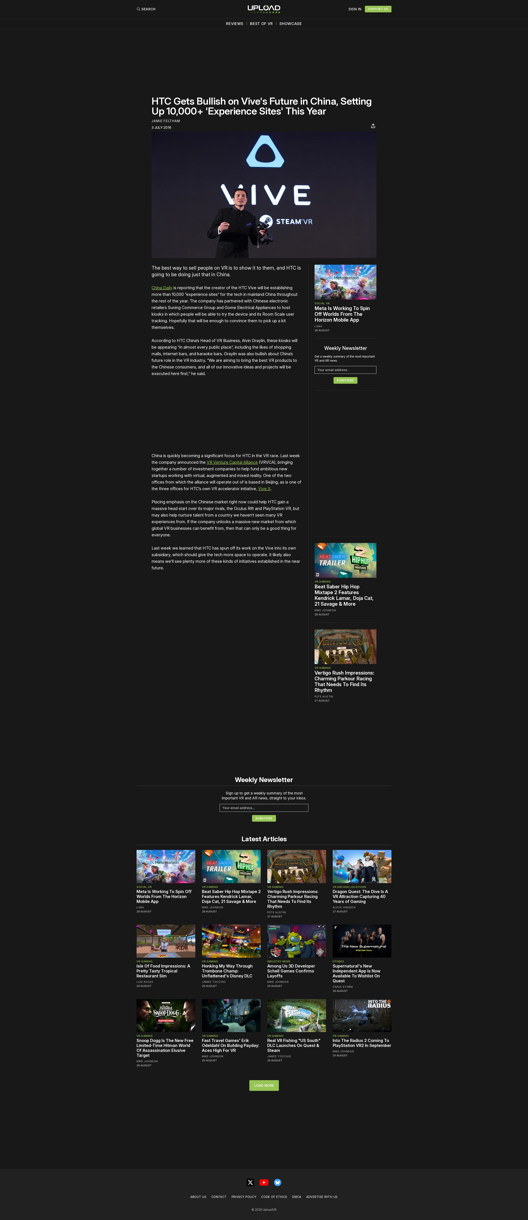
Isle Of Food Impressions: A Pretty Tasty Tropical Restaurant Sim (163, 971)
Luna (318, 326)
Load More (264, 1085)
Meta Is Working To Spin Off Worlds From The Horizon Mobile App (342, 314)
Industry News (279, 961)
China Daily (162, 287)
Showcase (290, 24)
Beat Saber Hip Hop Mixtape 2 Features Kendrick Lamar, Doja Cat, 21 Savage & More (344, 595)
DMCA (296, 1197)
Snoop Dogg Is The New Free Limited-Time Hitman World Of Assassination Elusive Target (165, 1048)
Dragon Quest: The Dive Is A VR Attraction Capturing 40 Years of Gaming (360, 896)
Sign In (355, 9)
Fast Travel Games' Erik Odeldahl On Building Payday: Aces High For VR (230, 1045)
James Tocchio (214, 981)
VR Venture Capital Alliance (232, 462)
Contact (219, 1197)
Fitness (338, 961)
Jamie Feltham (166, 121)
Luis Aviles (145, 981)
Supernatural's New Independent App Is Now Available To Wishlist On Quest (357, 973)
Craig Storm (343, 986)
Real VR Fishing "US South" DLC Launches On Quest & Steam (294, 1045)
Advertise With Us (322, 1197)
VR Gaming (323, 581)
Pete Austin (324, 696)
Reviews (234, 24)
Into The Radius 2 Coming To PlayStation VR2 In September (362, 1043)
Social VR (322, 303)
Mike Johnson (325, 610)
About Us (198, 1197)
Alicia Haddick (344, 907)
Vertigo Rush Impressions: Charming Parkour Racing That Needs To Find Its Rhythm (344, 681)
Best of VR (261, 24)
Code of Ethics (274, 1197)
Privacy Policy (244, 1197)
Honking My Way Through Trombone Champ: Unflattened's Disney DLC (227, 971)
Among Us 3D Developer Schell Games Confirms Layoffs (291, 971)
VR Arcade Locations (349, 886)
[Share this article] (373, 126)
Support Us (378, 9)
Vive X (264, 488)
